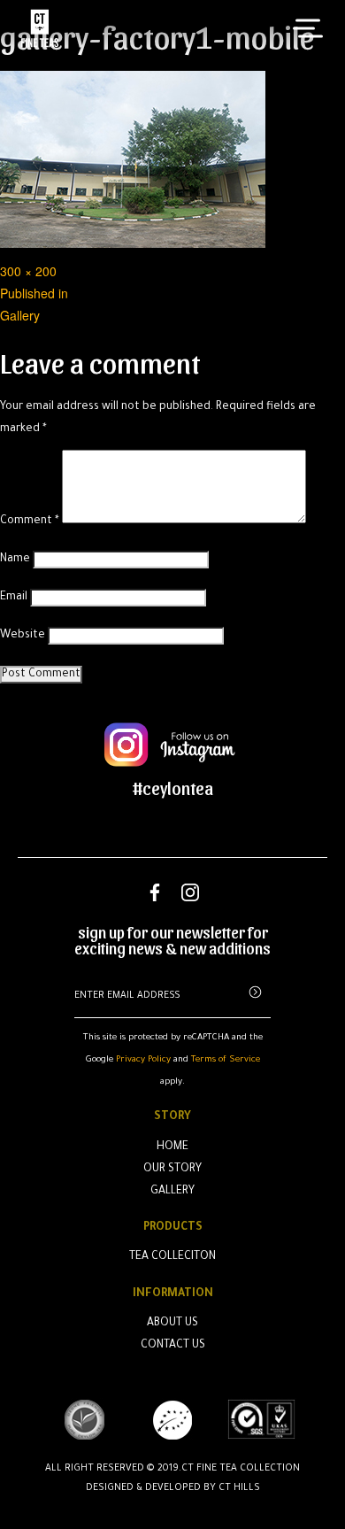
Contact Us (173, 1346)
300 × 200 (28, 271)
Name (15, 559)
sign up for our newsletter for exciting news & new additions (172, 940)
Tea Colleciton (172, 1257)
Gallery (172, 1191)
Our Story (172, 1169)
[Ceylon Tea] (39, 28)
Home (172, 1147)
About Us (172, 1323)
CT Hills (239, 1488)
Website (22, 635)
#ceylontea (173, 788)
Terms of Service (225, 1060)
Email (13, 597)
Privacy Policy (143, 1060)
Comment (29, 521)
